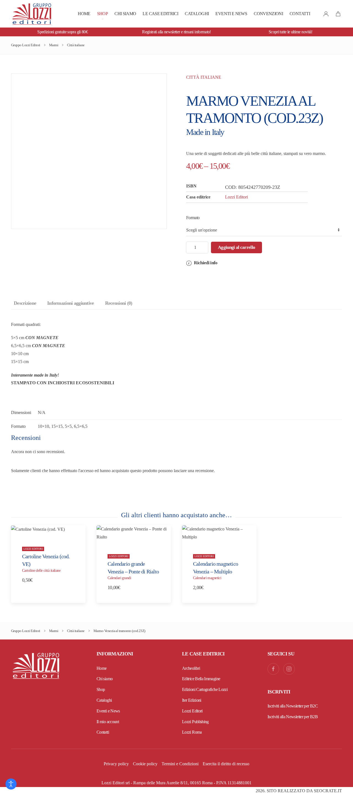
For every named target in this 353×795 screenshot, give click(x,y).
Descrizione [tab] (25, 303)
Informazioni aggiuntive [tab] (70, 303)
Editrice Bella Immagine (201, 678)
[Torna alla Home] (31, 13)
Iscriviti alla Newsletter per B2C (293, 706)
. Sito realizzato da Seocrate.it (299, 790)
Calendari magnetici (207, 578)
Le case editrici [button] (160, 13)
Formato (193, 217)
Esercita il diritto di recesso (226, 763)
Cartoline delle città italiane (41, 570)
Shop (102, 13)
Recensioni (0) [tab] (118, 303)
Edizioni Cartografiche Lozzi (205, 689)
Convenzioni (268, 13)
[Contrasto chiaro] (11, 783)
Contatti (300, 13)
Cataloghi (197, 13)
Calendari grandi (119, 578)
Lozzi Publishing (195, 721)
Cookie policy (145, 763)
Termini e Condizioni (180, 763)
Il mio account (108, 721)
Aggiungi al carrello (236, 247)
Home (84, 13)
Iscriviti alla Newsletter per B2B (293, 716)
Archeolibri (191, 668)
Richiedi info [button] (205, 262)
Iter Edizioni (191, 700)
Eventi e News (231, 13)
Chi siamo (125, 13)
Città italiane (203, 77)
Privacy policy (116, 763)
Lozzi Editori (236, 197)
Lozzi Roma (192, 732)
